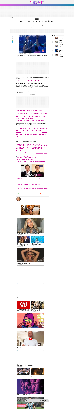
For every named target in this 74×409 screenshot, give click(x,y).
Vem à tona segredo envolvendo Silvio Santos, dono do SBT (61, 50)
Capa (10, 17)
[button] (58, 2)
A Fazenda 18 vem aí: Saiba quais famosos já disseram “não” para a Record (29, 187)
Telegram (33, 193)
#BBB (36, 144)
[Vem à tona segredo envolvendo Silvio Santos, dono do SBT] (56, 51)
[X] (12, 38)
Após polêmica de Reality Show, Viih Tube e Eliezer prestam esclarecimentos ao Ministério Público (33, 188)
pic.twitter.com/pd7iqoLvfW (25, 159)
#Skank (18, 132)
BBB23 (12, 17)
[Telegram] (12, 42)
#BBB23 (23, 118)
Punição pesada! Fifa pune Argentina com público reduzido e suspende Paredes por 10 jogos (61, 55)
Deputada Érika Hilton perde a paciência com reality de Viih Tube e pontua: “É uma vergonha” (32, 185)
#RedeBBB (33, 157)
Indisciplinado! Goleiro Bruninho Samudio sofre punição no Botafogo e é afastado (61, 46)
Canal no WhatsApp (22, 193)
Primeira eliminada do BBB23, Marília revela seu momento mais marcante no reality (30, 110)
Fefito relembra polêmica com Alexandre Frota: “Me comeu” (61, 38)
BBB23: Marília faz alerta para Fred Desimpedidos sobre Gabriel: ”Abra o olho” (29, 80)
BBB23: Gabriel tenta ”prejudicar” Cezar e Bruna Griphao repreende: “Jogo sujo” (30, 178)
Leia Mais (41, 400)
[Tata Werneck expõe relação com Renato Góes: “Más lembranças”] (56, 42)
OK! (44, 400)
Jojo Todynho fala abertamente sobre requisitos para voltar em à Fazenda (29, 184)
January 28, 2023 (38, 120)
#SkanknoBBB (30, 118)
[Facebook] (12, 36)
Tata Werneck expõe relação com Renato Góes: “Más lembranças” (60, 41)
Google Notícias (44, 193)
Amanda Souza (34, 27)
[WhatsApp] (12, 40)
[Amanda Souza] (31, 27)
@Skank (27, 113)
